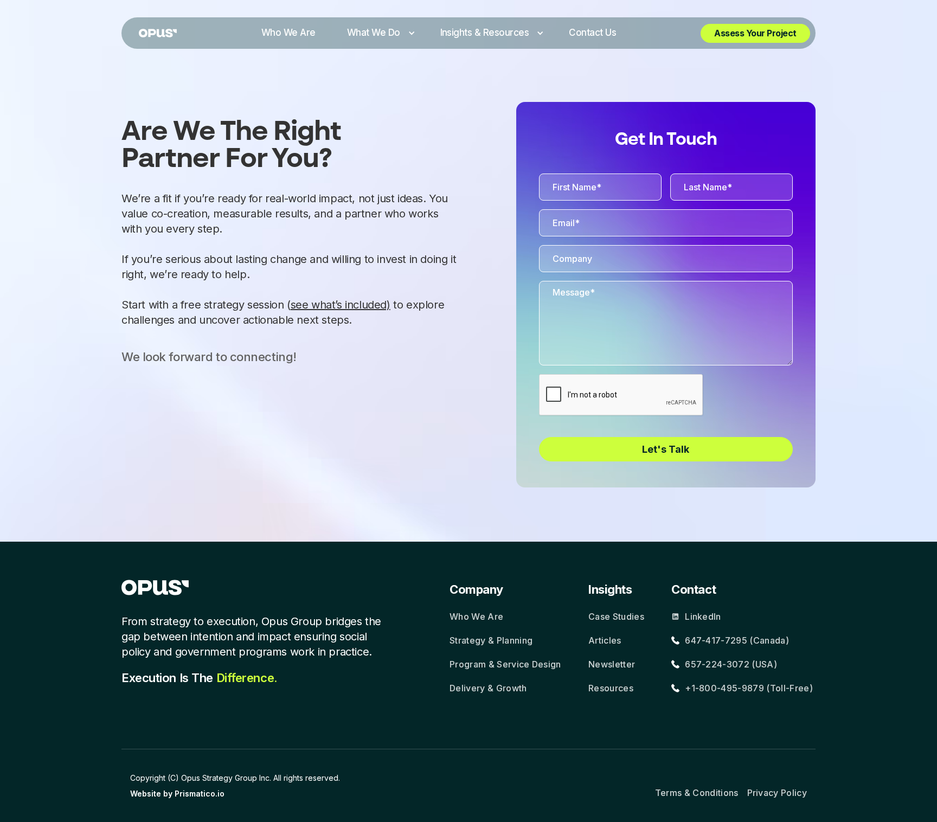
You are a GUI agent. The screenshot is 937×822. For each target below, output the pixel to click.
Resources (610, 688)
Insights (610, 589)
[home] (158, 33)
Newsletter (611, 664)
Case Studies (616, 616)
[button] (378, 33)
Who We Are (476, 616)
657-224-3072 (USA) (731, 664)
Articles (604, 640)
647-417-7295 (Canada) (737, 640)
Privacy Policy (777, 792)
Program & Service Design (505, 664)
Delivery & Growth (488, 688)
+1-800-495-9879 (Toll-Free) (749, 688)
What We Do (373, 32)
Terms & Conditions (697, 792)
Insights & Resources (484, 32)
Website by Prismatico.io (177, 793)
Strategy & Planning (491, 640)
